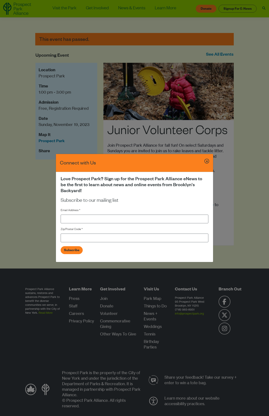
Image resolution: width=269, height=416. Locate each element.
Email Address (70, 210)
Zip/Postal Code (72, 229)
